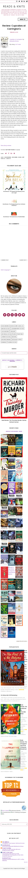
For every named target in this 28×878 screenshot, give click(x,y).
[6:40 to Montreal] (4, 601)
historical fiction (6, 334)
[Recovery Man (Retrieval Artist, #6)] (4, 530)
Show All (25, 862)
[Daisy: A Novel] (11, 445)
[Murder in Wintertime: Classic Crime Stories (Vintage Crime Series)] (19, 553)
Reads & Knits (14, 6)
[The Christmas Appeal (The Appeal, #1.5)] (19, 541)
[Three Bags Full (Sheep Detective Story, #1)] (19, 456)
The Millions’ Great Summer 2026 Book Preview (13, 843)
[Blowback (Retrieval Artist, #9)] (19, 505)
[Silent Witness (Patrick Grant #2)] (4, 626)
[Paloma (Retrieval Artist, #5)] (11, 530)
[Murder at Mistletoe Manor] (19, 589)
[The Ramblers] (11, 589)
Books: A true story (7, 852)
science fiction (12, 342)
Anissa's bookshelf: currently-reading (12, 360)
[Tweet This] (6, 153)
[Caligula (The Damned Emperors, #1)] (19, 445)
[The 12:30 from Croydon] (19, 601)
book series (14, 157)
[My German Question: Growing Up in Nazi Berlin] (11, 626)
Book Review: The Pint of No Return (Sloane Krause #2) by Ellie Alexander (25, 665)
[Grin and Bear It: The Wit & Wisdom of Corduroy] (4, 577)
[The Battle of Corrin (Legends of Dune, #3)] (4, 505)
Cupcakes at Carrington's (16, 39)
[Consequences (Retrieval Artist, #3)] (19, 530)
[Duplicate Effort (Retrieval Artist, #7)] (11, 517)
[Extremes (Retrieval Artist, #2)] (4, 542)
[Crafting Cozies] (4, 481)
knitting (20, 334)
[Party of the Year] (11, 553)
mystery (14, 336)
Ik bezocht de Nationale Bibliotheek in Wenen (12, 846)
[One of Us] (4, 613)
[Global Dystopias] (11, 613)
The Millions (5, 842)
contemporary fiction (17, 328)
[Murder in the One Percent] (11, 637)
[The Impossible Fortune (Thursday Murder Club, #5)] (19, 625)
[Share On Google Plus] (11, 153)
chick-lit (8, 158)
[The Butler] (4, 456)
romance (3, 342)
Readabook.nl (6, 845)
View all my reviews (6, 145)
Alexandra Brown (14, 41)
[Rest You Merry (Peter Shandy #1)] (19, 565)
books (20, 157)
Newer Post (5, 260)
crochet (13, 331)
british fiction (5, 328)
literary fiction (5, 336)
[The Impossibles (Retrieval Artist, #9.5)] (11, 505)
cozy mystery (5, 331)
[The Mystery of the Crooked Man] (19, 469)
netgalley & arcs (17, 339)
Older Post (23, 260)
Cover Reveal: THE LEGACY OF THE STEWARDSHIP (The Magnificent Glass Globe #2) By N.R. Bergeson (12, 855)
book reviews (8, 157)
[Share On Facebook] (8, 153)
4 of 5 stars (18, 44)
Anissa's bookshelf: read (14, 431)
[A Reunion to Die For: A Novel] (11, 456)
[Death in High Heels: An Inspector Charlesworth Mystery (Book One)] (11, 574)
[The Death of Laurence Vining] (4, 445)
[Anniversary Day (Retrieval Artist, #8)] (4, 517)
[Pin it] (14, 153)
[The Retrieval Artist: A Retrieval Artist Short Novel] (4, 553)
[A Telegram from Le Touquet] (11, 468)
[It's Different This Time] (19, 493)
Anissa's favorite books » (21, 641)
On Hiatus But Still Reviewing (9, 695)
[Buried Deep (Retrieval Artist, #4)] (18, 518)
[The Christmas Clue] (4, 589)
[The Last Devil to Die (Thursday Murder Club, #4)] (4, 637)
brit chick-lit (19, 325)
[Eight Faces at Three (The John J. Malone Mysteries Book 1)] (11, 481)
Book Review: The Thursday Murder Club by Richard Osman (14, 421)
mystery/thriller (6, 339)
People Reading (6, 848)
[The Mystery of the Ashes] (4, 469)
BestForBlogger (22, 868)
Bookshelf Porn (6, 858)
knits (14, 334)
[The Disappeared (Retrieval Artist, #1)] (11, 542)
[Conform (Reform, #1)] (19, 613)
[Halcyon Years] (11, 601)
